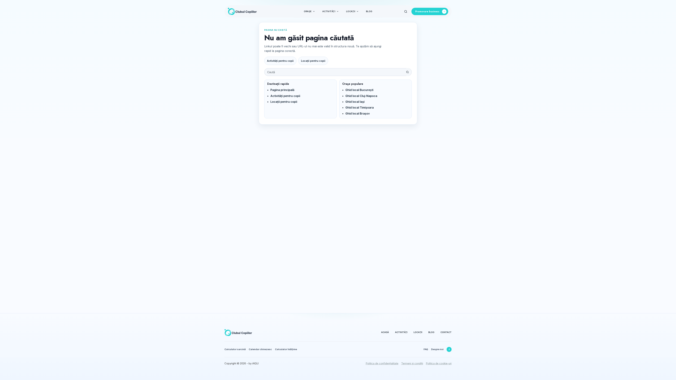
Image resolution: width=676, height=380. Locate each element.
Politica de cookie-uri (439, 363)
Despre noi (437, 349)
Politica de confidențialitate (382, 363)
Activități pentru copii (280, 60)
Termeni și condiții (412, 363)
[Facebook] (449, 349)
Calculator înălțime (286, 349)
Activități (328, 11)
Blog (369, 11)
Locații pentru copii (313, 60)
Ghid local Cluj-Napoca (361, 96)
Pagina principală (282, 90)
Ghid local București (359, 90)
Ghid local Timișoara (359, 107)
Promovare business (427, 11)
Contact (446, 332)
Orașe (307, 11)
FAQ (426, 349)
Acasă (385, 332)
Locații (350, 11)
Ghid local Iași (355, 101)
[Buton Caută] (407, 72)
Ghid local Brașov (357, 113)
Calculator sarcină (235, 349)
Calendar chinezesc (260, 349)
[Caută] (405, 11)
